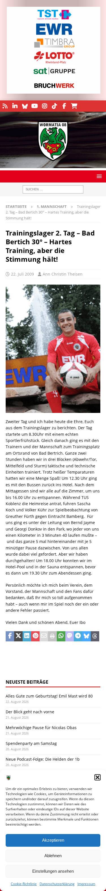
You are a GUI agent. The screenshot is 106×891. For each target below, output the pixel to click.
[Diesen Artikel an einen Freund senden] (44, 636)
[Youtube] (35, 106)
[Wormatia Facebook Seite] (64, 106)
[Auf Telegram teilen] (78, 636)
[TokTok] (54, 106)
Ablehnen (53, 855)
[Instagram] (44, 106)
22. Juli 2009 (22, 274)
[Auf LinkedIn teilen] (27, 636)
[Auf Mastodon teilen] (69, 636)
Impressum (86, 883)
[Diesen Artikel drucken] (52, 636)
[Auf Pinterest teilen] (35, 636)
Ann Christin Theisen (63, 274)
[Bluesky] (25, 106)
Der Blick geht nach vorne (30, 711)
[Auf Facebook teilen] (10, 636)
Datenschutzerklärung (57, 883)
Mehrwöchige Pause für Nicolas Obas (41, 727)
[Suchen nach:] (53, 189)
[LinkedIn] (15, 106)
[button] (97, 777)
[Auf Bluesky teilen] (86, 636)
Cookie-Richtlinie (24, 883)
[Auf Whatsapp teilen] (61, 636)
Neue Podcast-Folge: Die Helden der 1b (43, 759)
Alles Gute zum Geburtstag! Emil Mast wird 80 (49, 696)
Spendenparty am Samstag (31, 743)
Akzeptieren (53, 840)
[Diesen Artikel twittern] (18, 636)
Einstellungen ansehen (53, 871)
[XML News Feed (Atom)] (5, 106)
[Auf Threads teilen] (95, 636)
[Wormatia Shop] (74, 106)
